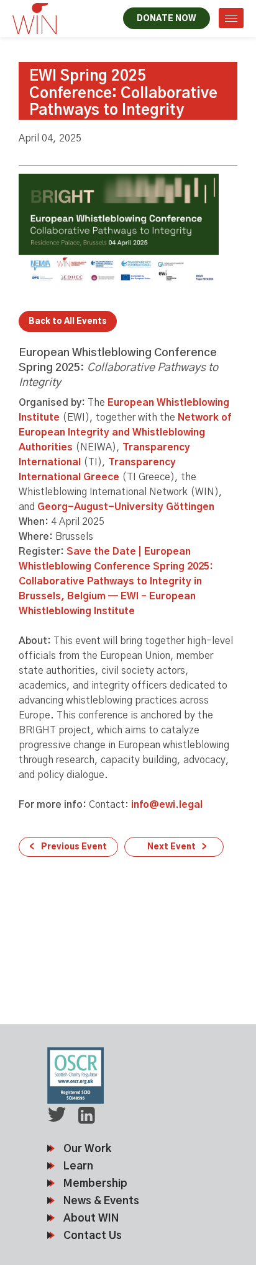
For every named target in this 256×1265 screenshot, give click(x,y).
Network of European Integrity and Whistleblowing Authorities (125, 432)
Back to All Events (68, 322)
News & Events (101, 1201)
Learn (78, 1166)
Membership (95, 1183)
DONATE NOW (166, 19)
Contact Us (92, 1235)
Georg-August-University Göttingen (125, 507)
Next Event (171, 847)
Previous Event (74, 847)
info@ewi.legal (167, 805)
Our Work (87, 1148)
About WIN (91, 1218)
